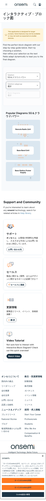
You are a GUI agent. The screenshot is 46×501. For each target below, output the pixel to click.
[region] (23, 476)
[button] (12, 320)
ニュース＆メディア (11, 409)
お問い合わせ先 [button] (15, 249)
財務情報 (28, 381)
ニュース (28, 400)
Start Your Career (33, 414)
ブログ (4, 424)
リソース (28, 404)
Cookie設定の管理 (23, 494)
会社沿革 (5, 395)
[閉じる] (42, 456)
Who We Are (30, 428)
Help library (25, 213)
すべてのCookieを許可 (23, 487)
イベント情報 (30, 395)
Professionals (31, 419)
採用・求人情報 (32, 409)
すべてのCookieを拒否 (23, 480)
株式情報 (28, 386)
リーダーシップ (8, 386)
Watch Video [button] (14, 356)
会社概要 (5, 390)
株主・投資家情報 (33, 376)
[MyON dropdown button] (40, 4)
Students (29, 424)
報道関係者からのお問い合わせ (11, 429)
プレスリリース (8, 414)
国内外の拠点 (7, 381)
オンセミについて (10, 376)
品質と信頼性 (7, 404)
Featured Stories (9, 419)
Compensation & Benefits (32, 434)
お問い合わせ (7, 400)
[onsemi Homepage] (21, 4)
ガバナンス (29, 390)
